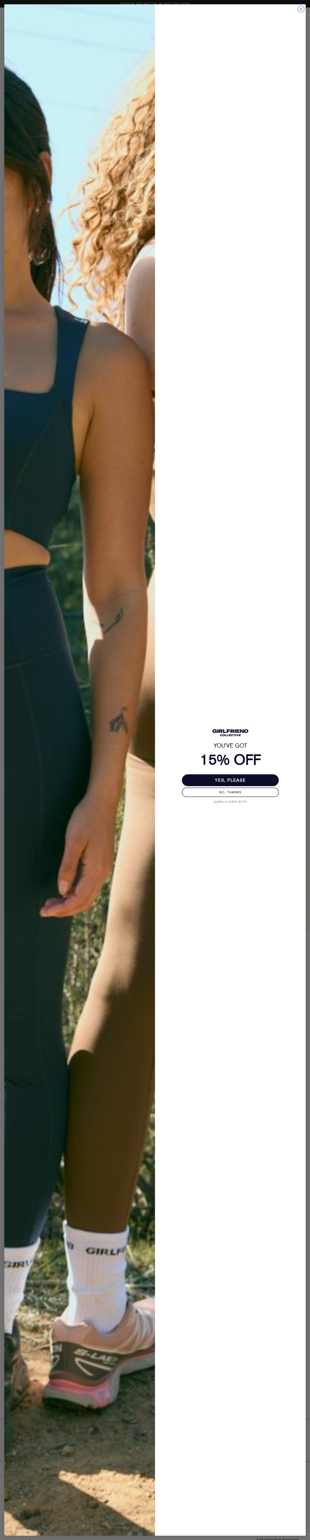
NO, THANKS (230, 792)
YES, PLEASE (230, 780)
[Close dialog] (301, 9)
